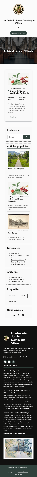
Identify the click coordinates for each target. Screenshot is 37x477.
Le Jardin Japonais (17, 264)
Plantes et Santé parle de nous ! (17, 170)
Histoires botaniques (17, 260)
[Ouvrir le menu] (18, 28)
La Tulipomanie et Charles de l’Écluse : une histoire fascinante (18, 199)
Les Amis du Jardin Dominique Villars (18, 22)
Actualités (14, 253)
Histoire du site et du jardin (20, 255)
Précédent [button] (5, 448)
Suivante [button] (31, 448)
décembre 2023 (16, 281)
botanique (12, 301)
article (23, 296)
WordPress (18, 474)
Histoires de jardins (17, 262)
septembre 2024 (16, 279)
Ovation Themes (23, 472)
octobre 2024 (15, 277)
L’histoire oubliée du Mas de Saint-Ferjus (18, 232)
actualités (12, 296)
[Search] (26, 137)
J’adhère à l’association (18, 33)
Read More (14, 117)
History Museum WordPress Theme (18, 467)
